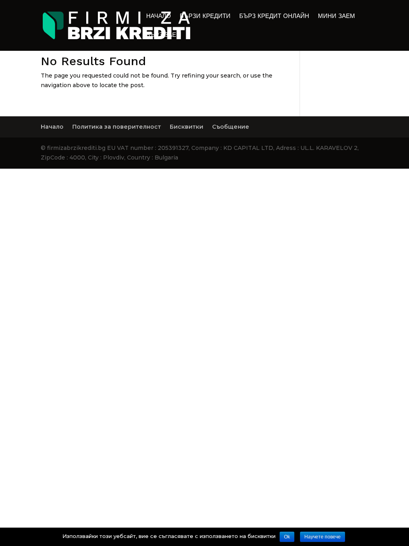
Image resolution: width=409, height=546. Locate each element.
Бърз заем (163, 35)
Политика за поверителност (116, 126)
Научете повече (322, 537)
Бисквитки (186, 126)
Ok (287, 537)
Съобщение (230, 126)
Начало (158, 16)
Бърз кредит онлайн (274, 16)
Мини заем (336, 16)
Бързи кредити (205, 16)
